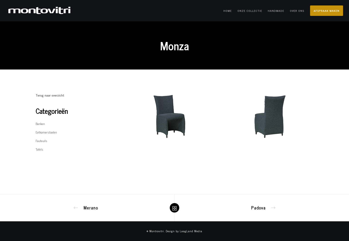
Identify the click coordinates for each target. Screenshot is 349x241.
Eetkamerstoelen (46, 132)
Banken (40, 123)
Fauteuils (41, 140)
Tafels (39, 149)
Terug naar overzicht (50, 95)
